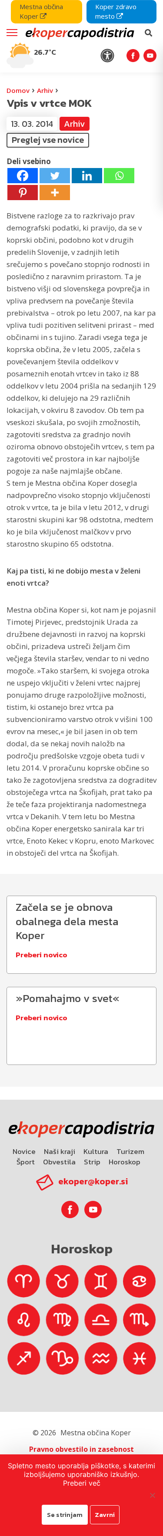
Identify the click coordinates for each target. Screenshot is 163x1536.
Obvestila (59, 1161)
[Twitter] (55, 175)
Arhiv (45, 90)
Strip (92, 1161)
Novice (24, 1151)
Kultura (95, 1151)
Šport (26, 1161)
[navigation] (81, 36)
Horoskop (124, 1161)
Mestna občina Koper (41, 11)
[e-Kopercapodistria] (78, 33)
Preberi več (81, 1483)
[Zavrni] (152, 1495)
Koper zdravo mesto (115, 11)
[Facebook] (22, 175)
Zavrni (105, 1515)
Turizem (130, 1151)
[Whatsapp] (119, 175)
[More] (55, 192)
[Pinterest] (22, 192)
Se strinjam (65, 1515)
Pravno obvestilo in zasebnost (81, 1449)
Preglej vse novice (48, 139)
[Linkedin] (87, 175)
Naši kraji (59, 1151)
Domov (18, 90)
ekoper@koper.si (93, 1181)
